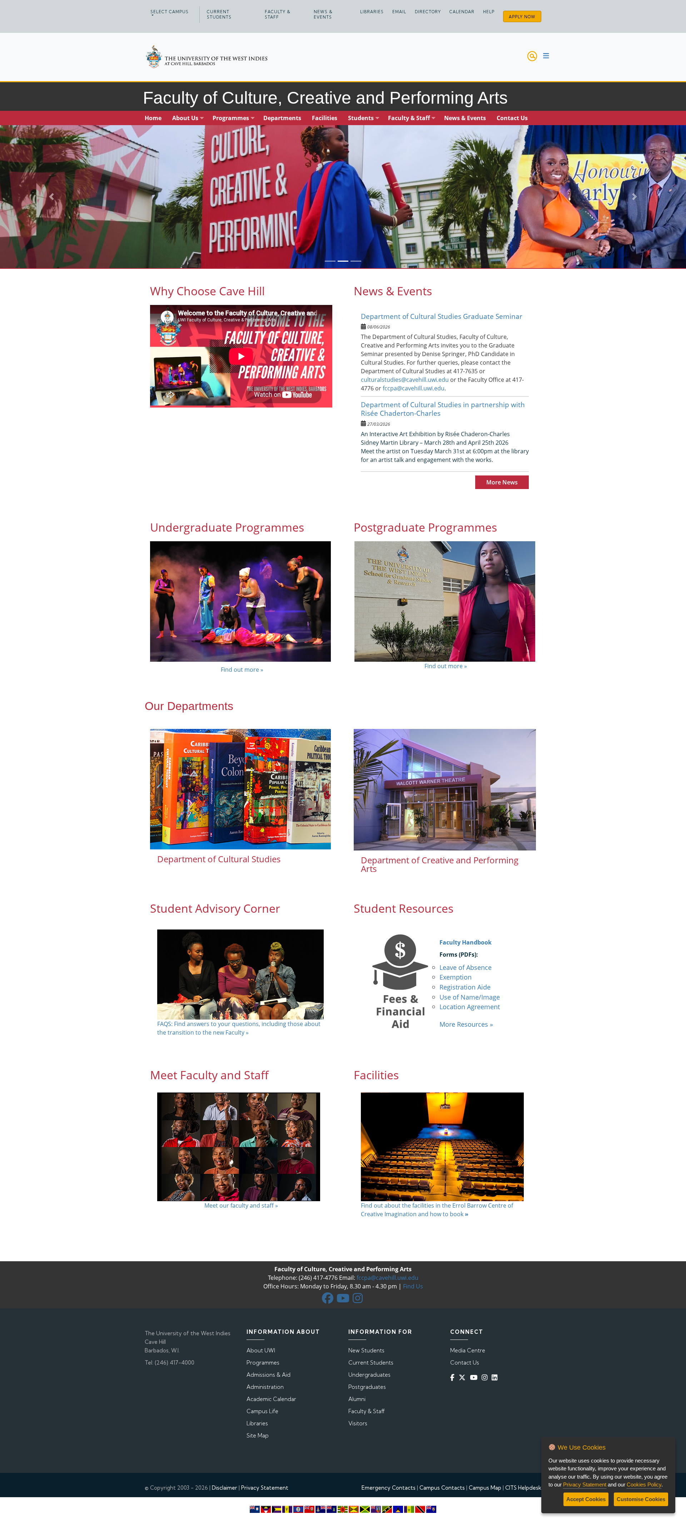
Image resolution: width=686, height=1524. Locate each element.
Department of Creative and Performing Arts (439, 864)
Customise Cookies (641, 1499)
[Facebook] (453, 1377)
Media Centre (467, 1350)
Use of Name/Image (469, 996)
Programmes (263, 1362)
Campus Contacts (442, 1487)
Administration (265, 1387)
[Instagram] (486, 1377)
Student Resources (403, 908)
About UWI (261, 1350)
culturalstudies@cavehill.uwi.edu (405, 380)
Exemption (455, 976)
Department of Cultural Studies (218, 859)
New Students (366, 1350)
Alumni (357, 1399)
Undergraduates (369, 1374)
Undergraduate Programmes (227, 527)
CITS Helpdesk (523, 1487)
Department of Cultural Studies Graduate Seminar (441, 316)
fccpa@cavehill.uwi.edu (413, 388)
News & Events (323, 14)
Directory (428, 11)
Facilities (376, 1074)
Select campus (169, 11)
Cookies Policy (644, 1484)
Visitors (357, 1423)
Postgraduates (367, 1387)
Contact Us (464, 1362)
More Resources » (466, 1024)
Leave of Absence (465, 967)
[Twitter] (463, 1377)
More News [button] (502, 482)
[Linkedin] (496, 1377)
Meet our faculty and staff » (241, 1205)
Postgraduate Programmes (425, 527)
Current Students (219, 14)
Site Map (258, 1435)
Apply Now (522, 16)
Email (399, 11)
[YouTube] (475, 1377)
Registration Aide (465, 986)
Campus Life (262, 1411)
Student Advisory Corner (215, 908)
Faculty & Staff (277, 14)
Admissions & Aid (268, 1374)
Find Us (413, 1286)
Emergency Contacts (389, 1487)
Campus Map (485, 1487)
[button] (51, 196)
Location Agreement (469, 1006)
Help (488, 11)
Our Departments (189, 706)
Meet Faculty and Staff (209, 1074)
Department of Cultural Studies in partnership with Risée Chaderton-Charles (443, 409)
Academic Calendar (271, 1399)
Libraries (372, 11)
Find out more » (241, 670)
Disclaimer (224, 1487)
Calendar (461, 11)
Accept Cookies (586, 1499)
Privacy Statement (264, 1487)
